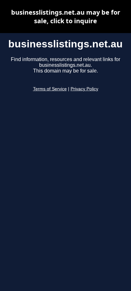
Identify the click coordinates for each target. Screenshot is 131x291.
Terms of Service (50, 89)
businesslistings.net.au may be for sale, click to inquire (65, 16)
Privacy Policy (84, 89)
